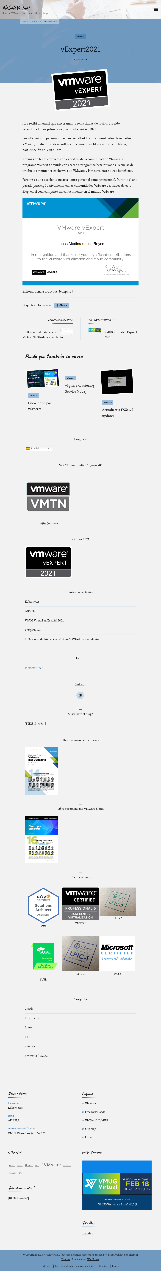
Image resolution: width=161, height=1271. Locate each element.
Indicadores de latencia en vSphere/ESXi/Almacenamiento (62, 639)
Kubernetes (32, 601)
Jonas (84, 59)
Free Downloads (95, 1112)
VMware (90, 1103)
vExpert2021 (33, 630)
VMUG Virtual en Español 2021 (44, 620)
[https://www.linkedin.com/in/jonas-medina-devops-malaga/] (80, 695)
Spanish (34, 448)
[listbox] (116, 1185)
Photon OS (12, 1173)
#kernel (19, 1166)
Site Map (90, 1129)
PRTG (28, 1037)
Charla (29, 1008)
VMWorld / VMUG (36, 1056)
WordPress (93, 1259)
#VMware (61, 305)
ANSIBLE (30, 611)
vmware (80, 36)
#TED (37, 1166)
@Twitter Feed (34, 668)
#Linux (29, 1165)
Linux (28, 1027)
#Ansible (12, 1166)
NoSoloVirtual (15, 7)
